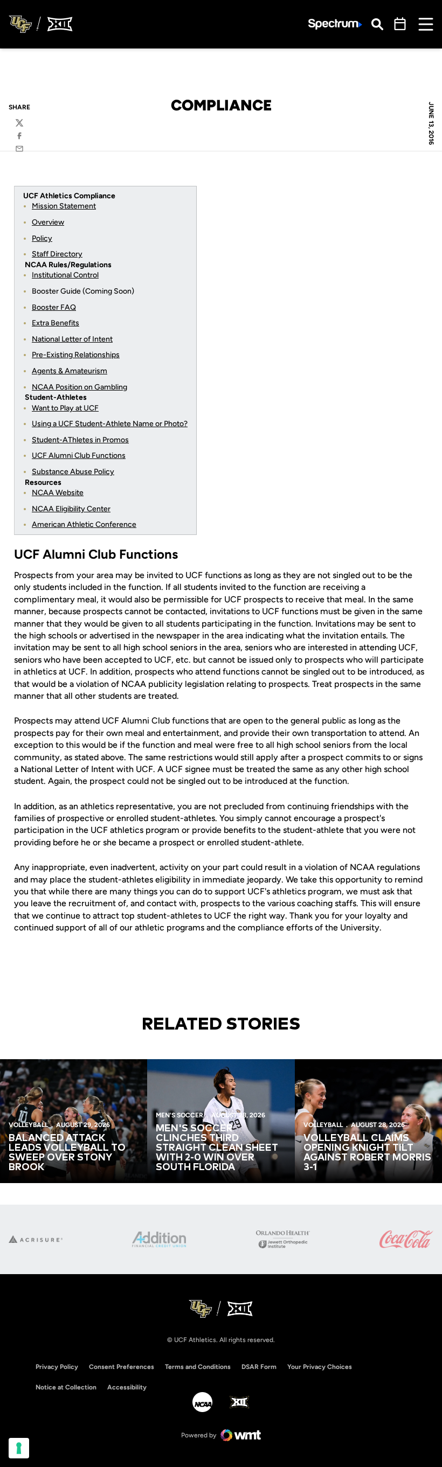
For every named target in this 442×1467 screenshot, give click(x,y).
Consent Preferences (121, 1367)
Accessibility (127, 1387)
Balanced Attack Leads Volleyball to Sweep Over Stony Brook (67, 1153)
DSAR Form (259, 1367)
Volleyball (28, 1125)
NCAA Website (58, 492)
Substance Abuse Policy (73, 471)
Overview (48, 222)
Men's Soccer (179, 1115)
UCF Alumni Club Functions (79, 455)
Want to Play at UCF (65, 408)
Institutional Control (65, 275)
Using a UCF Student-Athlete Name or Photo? (110, 423)
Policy (42, 238)
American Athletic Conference (84, 524)
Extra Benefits (55, 323)
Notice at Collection (66, 1387)
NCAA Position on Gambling (79, 387)
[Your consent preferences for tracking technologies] (19, 1448)
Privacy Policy (57, 1367)
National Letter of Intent (72, 339)
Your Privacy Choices (319, 1367)
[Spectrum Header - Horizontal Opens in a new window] (335, 24)
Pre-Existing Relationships (76, 354)
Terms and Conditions (198, 1367)
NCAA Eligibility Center (71, 508)
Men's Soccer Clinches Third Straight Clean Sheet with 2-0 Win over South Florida (217, 1148)
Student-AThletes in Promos (80, 439)
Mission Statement (64, 206)
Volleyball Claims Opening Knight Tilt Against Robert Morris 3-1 (367, 1153)
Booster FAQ (54, 307)
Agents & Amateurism (69, 371)
